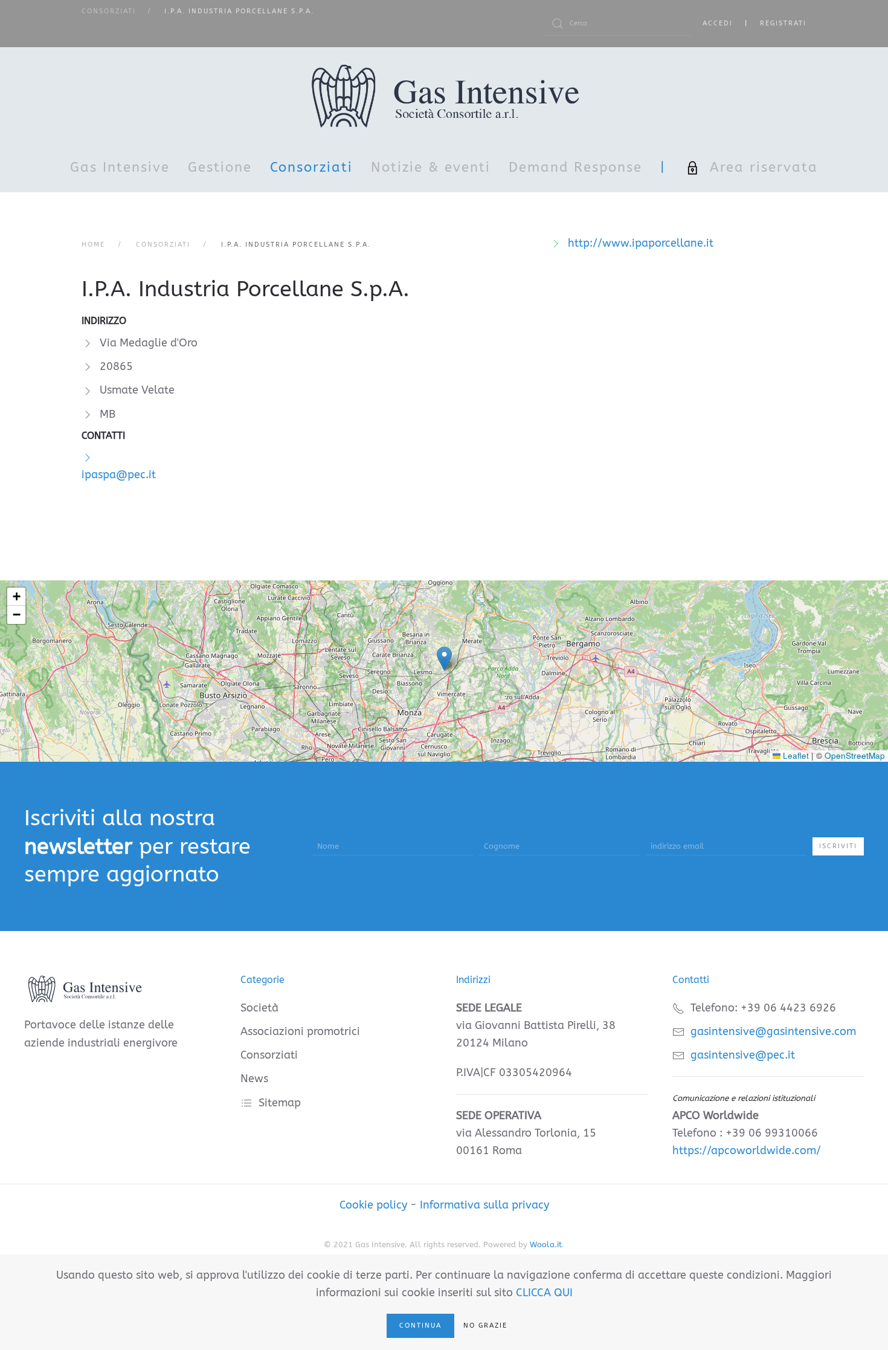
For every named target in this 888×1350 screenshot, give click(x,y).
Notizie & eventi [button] (431, 167)
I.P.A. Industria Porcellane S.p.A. (246, 289)
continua (420, 1325)
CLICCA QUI (544, 1292)
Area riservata (764, 167)
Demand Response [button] (575, 167)
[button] (444, 658)
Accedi (718, 23)
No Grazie (485, 1325)
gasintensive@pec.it (742, 1055)
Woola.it (546, 1244)
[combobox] (617, 23)
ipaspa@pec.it (119, 474)
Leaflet (794, 755)
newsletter (78, 846)
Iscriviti (838, 846)
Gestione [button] (220, 167)
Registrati (783, 23)
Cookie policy (373, 1205)
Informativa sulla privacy (484, 1205)
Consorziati (311, 167)
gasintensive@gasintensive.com (773, 1031)
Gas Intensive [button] (120, 167)
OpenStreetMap (855, 755)
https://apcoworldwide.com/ (746, 1150)
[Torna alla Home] (444, 95)
